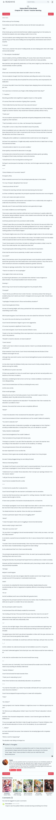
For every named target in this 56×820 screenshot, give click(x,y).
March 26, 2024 (16, 803)
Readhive (10, 2)
